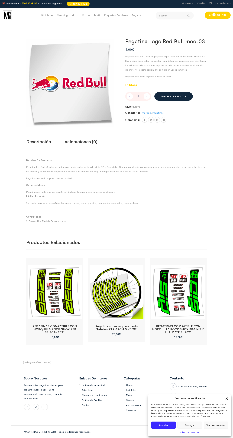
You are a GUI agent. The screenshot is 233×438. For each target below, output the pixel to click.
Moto (74, 15)
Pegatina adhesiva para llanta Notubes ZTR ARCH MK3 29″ (116, 328)
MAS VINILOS (30, 3)
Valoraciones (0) (81, 141)
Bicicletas (47, 15)
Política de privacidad (190, 432)
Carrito (201, 3)
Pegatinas (158, 113)
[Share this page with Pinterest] (157, 120)
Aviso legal (87, 389)
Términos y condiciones (94, 395)
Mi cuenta (187, 3)
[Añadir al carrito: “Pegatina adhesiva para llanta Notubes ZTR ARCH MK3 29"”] (116, 315)
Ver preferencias (215, 425)
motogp (146, 113)
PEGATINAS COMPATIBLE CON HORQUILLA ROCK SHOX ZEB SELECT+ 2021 (54, 329)
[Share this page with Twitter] (151, 120)
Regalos (136, 15)
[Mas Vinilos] (7, 15)
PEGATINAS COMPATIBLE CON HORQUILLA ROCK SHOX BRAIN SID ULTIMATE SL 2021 (178, 329)
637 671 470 (80, 3)
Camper (130, 400)
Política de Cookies (92, 400)
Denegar (190, 425)
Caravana (131, 410)
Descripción (38, 141)
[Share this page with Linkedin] (163, 120)
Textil (97, 15)
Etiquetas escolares (116, 15)
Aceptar (163, 425)
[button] (226, 398)
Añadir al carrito (172, 96)
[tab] (45, 141)
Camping (62, 15)
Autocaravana (133, 405)
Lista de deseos (222, 3)
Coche (86, 15)
